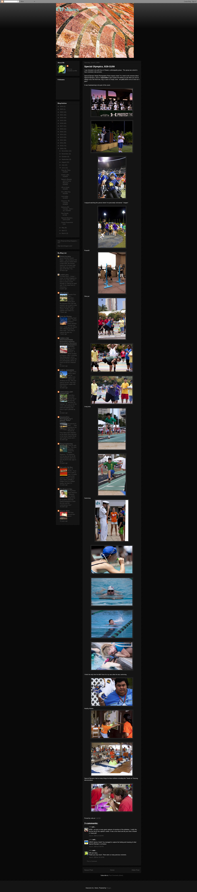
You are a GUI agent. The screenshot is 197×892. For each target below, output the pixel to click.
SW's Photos (64, 293)
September (65, 159)
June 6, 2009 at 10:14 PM (96, 857)
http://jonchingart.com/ (65, 246)
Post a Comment (92, 861)
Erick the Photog (66, 316)
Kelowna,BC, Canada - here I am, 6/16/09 (67, 208)
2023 (62, 109)
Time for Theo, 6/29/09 (66, 171)
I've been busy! (64, 276)
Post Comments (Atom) (116, 875)
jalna (90, 839)
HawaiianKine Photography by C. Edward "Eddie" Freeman (66, 419)
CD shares (67, 9)
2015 (62, 132)
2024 (62, 106)
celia (90, 850)
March (64, 233)
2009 (62, 148)
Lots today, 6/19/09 (64, 197)
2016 (62, 129)
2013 (62, 137)
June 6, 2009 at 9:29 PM (96, 836)
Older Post (135, 870)
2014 (62, 134)
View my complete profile (72, 69)
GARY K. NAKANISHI (67, 370)
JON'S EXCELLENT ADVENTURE (66, 392)
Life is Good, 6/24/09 (65, 188)
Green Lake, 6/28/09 (65, 175)
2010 (62, 145)
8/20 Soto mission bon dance (71, 514)
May (63, 227)
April (63, 230)
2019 (62, 120)
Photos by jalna (65, 256)
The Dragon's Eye (66, 489)
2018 (62, 123)
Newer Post (88, 870)
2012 (62, 140)
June (63, 168)
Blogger (109, 888)
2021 (62, 115)
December (65, 151)
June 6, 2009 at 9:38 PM (96, 846)
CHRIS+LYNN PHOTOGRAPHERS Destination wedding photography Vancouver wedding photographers (68, 341)
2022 (62, 112)
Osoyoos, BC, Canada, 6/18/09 (65, 202)
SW (90, 827)
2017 (62, 126)
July (63, 165)
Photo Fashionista (66, 444)
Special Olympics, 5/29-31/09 (67, 218)
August (64, 162)
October (64, 156)
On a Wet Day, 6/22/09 (66, 192)
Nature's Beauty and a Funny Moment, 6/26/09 (66, 181)
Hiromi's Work (64, 511)
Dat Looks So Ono (66, 467)
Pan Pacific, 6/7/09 (65, 214)
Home (112, 870)
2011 (61, 143)
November (65, 154)
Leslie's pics (64, 274)
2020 (62, 117)
